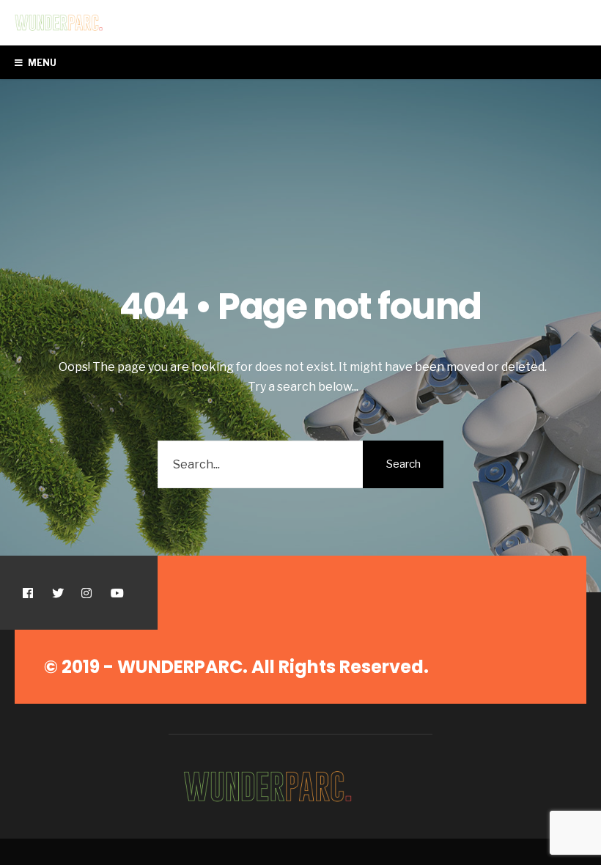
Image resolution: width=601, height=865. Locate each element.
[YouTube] (115, 593)
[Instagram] (86, 593)
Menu (41, 62)
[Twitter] (57, 593)
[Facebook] (27, 593)
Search (403, 464)
